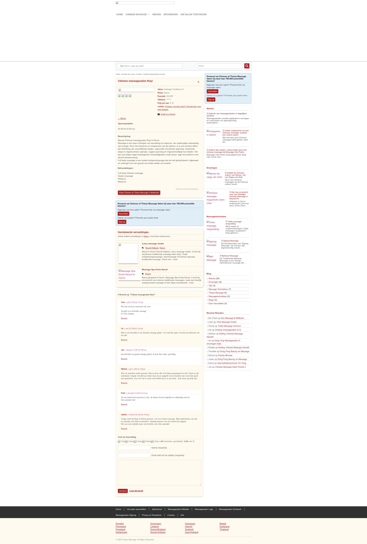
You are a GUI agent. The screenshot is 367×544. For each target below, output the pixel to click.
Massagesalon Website (178, 509)
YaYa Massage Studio (226, 322)
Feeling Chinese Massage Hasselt (233, 347)
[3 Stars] (138, 441)
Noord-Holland (128, 74)
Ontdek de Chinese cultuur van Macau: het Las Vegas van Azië (235, 175)
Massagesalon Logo (204, 509)
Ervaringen (171, 14)
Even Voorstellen (216, 303)
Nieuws (156, 14)
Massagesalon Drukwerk (230, 509)
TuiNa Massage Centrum (229, 326)
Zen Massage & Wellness (232, 318)
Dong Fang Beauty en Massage (234, 351)
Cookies (171, 515)
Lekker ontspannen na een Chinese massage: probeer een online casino (235, 132)
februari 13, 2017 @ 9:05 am (136, 350)
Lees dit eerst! (136, 491)
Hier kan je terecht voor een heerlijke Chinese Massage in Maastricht (238, 195)
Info (182, 515)
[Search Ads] (246, 65)
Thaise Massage (216, 293)
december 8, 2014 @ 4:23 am (138, 393)
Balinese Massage (229, 256)
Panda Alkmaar (225, 355)
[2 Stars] (129, 441)
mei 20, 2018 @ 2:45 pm (134, 329)
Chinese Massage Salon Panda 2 (230, 367)
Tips (210, 285)
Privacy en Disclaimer (152, 515)
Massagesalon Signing (126, 515)
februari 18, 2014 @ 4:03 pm (139, 415)
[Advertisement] (183, 38)
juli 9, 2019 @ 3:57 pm (135, 302)
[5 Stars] (155, 441)
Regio (211, 300)
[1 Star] (121, 441)
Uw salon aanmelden (136, 509)
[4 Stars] (146, 441)
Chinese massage (136, 14)
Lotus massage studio (153, 243)
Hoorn (138, 74)
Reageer (124, 318)
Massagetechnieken (218, 296)
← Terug (122, 119)
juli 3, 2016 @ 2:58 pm (137, 369)
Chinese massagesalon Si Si (228, 330)
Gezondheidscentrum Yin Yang (231, 363)
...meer (174, 259)
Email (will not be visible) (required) (168, 455)
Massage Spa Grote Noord (155, 269)
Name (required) (159, 447)
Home (119, 14)
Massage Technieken (218, 289)
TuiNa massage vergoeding (234, 222)
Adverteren (157, 509)
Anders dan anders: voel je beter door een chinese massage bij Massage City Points (227, 151)
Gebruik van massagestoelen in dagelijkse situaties (227, 114)
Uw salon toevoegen (193, 14)
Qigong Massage (231, 241)
